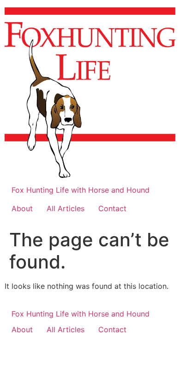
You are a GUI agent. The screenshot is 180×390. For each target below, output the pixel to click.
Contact (112, 208)
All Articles (65, 208)
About (22, 208)
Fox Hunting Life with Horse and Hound (81, 190)
